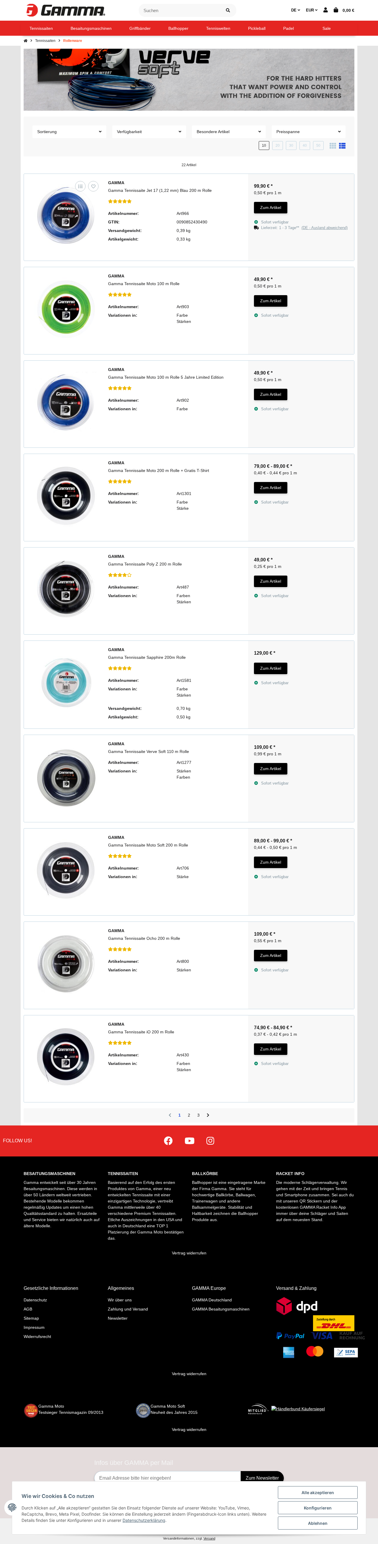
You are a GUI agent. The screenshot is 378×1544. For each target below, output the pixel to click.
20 (278, 145)
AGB (28, 1309)
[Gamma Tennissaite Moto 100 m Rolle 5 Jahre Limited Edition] (66, 403)
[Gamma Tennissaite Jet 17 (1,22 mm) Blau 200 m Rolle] (66, 216)
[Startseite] (25, 40)
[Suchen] (228, 10)
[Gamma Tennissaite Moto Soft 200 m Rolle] (66, 870)
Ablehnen (318, 1523)
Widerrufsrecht (37, 1336)
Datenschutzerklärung (144, 1520)
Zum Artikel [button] (270, 207)
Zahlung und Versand (128, 1309)
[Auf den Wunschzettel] (93, 186)
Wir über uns (120, 1300)
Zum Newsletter (262, 1478)
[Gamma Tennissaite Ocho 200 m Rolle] (66, 964)
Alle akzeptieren (318, 1492)
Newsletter (118, 1318)
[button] (325, 10)
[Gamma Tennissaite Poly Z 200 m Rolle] (66, 589)
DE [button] (294, 10)
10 (264, 145)
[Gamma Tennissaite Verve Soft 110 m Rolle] (66, 777)
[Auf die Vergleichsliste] (80, 186)
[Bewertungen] (120, 201)
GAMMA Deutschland (212, 1300)
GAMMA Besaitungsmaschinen (221, 1309)
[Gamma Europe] (65, 10)
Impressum (34, 1327)
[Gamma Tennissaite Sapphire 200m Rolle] (66, 683)
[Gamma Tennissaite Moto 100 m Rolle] (66, 309)
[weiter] (208, 1115)
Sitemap (31, 1318)
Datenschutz (35, 1300)
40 (305, 145)
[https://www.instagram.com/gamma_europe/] (210, 1141)
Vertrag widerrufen (189, 1253)
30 (291, 145)
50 (318, 145)
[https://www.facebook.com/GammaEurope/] (168, 1141)
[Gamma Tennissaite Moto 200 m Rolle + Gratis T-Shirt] (66, 496)
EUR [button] (310, 10)
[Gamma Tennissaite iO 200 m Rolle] (66, 1057)
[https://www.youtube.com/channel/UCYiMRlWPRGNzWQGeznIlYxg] (190, 1141)
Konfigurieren (318, 1507)
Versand (209, 1538)
